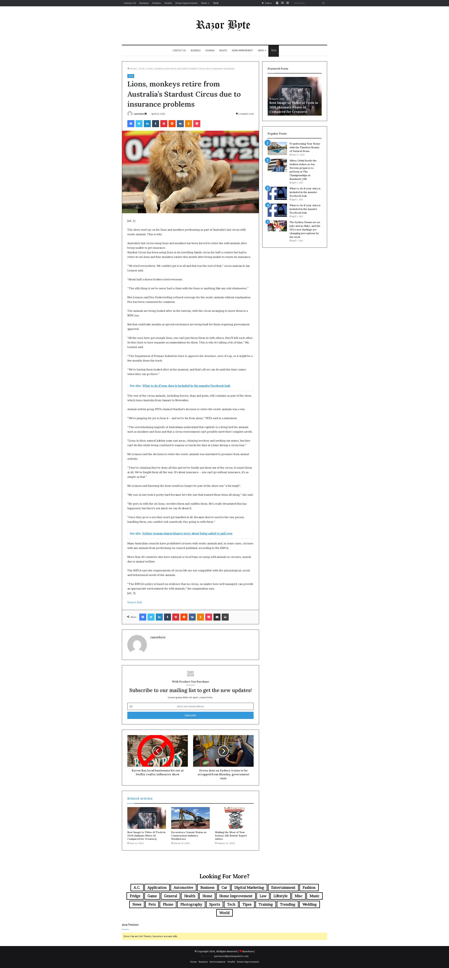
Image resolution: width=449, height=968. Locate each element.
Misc (299, 896)
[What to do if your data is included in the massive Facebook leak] (277, 193)
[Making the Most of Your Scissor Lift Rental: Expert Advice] (234, 818)
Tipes (247, 904)
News (204, 3)
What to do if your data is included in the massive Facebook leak (305, 192)
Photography (191, 904)
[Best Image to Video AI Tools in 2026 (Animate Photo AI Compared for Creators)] (146, 818)
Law (263, 896)
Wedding (309, 904)
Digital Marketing (249, 887)
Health (168, 3)
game (152, 896)
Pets (152, 904)
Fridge (135, 896)
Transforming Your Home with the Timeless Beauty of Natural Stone (305, 147)
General (170, 896)
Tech (215, 3)
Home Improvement (186, 3)
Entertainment (283, 887)
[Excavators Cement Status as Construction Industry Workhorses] (190, 818)
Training (266, 904)
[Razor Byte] (224, 25)
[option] (295, 96)
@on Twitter (130, 924)
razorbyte (139, 113)
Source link (134, 602)
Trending (287, 904)
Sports (214, 904)
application (157, 887)
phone (168, 904)
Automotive (183, 887)
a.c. (137, 887)
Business (144, 3)
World (224, 913)
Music (315, 896)
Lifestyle (280, 896)
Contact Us (130, 3)
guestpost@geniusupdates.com (231, 956)
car (224, 887)
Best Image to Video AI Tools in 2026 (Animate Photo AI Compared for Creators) (146, 835)
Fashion (156, 3)
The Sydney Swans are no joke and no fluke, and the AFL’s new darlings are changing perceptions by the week (305, 230)
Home (133, 68)
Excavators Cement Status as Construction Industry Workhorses (188, 835)
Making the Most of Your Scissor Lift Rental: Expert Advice (231, 835)
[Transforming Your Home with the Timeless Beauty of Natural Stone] (277, 148)
